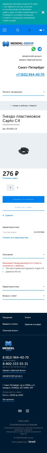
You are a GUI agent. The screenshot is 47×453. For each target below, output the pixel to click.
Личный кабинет (29, 30)
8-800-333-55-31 (15, 364)
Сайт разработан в (20, 442)
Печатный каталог (10, 331)
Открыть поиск (17, 30)
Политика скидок (10, 178)
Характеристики (11, 286)
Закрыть (43, 12)
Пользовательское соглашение (23, 424)
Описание (8, 254)
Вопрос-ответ (10, 296)
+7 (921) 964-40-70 (30, 74)
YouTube (20, 410)
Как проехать (8, 399)
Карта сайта (23, 421)
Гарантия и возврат (33, 324)
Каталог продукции (12, 92)
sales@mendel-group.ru (32, 56)
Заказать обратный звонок (30, 60)
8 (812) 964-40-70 (16, 357)
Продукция (7, 317)
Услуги (28, 317)
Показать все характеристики (15, 238)
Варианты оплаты (10, 324)
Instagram (27, 410)
